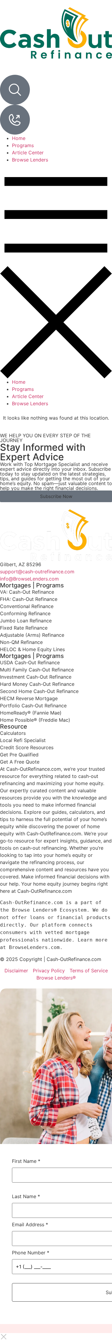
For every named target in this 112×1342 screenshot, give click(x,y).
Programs (23, 145)
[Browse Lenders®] (15, 120)
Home (18, 138)
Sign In (18, 70)
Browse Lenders (30, 160)
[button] (56, 270)
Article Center (28, 153)
